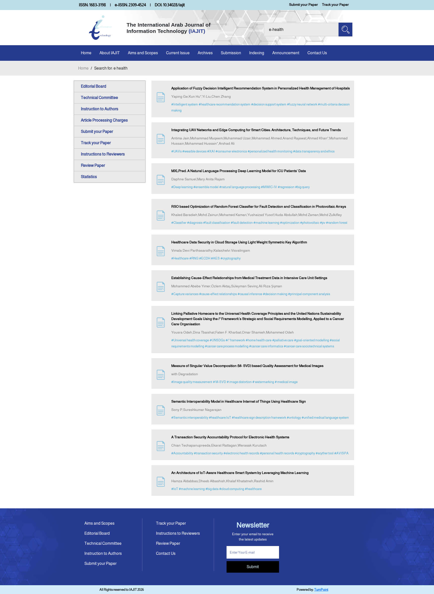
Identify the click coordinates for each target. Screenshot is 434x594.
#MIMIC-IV (269, 187)
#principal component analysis (309, 294)
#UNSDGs (217, 340)
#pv (322, 223)
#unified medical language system (325, 417)
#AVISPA (341, 453)
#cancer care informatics (266, 346)
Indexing (256, 53)
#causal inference (250, 294)
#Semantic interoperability (189, 417)
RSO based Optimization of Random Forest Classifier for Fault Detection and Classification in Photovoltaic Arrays (258, 206)
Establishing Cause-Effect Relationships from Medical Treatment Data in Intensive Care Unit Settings (249, 278)
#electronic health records (241, 453)
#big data (212, 489)
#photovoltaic (309, 223)
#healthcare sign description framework (259, 417)
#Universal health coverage (190, 340)
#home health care (259, 340)
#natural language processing (239, 187)
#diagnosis (194, 223)
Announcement (285, 53)
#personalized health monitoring (270, 151)
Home (86, 53)
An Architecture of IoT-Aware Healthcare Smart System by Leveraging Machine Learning (240, 473)
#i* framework (235, 340)
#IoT (174, 489)
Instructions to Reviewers (103, 154)
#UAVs (176, 151)
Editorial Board (93, 86)
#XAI (211, 151)
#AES (215, 258)
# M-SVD (219, 382)
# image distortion (239, 382)
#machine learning (266, 223)
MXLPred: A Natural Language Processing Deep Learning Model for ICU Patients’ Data (238, 171)
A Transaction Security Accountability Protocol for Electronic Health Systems (230, 437)
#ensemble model (206, 187)
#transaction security (208, 453)
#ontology (294, 417)
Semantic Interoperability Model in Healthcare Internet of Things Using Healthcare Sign (238, 401)
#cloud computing (231, 489)
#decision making (275, 294)
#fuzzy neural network (302, 104)
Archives (205, 53)
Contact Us (317, 53)
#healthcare (253, 489)
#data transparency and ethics (314, 151)
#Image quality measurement (191, 382)
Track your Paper (335, 5)
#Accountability (182, 453)
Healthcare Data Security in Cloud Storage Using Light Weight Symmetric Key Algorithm (239, 242)
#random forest (336, 223)
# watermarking (263, 382)
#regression (286, 187)
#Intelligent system (184, 104)
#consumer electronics (231, 151)
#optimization (289, 223)
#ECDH (204, 258)
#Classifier (178, 223)
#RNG (193, 258)
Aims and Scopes (143, 53)
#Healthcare (180, 258)
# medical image (286, 382)
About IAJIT (109, 53)
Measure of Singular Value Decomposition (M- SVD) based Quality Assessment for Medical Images (247, 366)
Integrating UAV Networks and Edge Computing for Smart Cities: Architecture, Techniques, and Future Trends (256, 130)
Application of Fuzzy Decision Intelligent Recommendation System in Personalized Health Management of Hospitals (260, 88)
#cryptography (231, 258)
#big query (302, 187)
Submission (231, 53)
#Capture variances (184, 294)
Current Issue (178, 53)
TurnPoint (321, 589)
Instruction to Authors (99, 109)
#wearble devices (194, 151)
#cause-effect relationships (218, 294)
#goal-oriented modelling (311, 340)
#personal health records (277, 453)
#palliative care (282, 340)
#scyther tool (325, 453)
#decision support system (268, 104)
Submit (253, 567)
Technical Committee (99, 97)
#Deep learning (182, 187)
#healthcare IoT (220, 417)
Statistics (89, 177)
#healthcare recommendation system (224, 104)
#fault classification (216, 223)
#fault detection (242, 223)
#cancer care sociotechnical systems (309, 346)
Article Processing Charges (104, 120)
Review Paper (93, 165)
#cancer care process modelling (226, 346)
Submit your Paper (303, 5)
